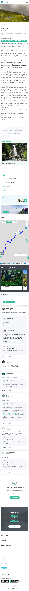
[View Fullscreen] (27, 221)
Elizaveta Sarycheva (10, 452)
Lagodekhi (3, 45)
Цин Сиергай (9, 395)
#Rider (3, 133)
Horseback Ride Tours (8, 33)
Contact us (3, 558)
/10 (25, 19)
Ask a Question (10, 301)
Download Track (21, 254)
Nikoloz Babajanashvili (11, 361)
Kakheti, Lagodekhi (9, 30)
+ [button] (27, 224)
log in (6, 356)
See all (25, 268)
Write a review (14, 497)
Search (14, 526)
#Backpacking (16, 133)
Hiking (25, 33)
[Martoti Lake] (0, 256)
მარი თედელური (10, 427)
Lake (2, 33)
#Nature (12, 127)
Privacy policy (3, 563)
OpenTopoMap (22, 263)
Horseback (3, 34)
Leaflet (1, 263)
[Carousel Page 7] (15, 20)
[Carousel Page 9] (16, 20)
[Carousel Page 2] (12, 20)
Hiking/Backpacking (18, 33)
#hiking (7, 127)
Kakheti (16, 43)
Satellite (14, 221)
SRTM (14, 263)
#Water (22, 127)
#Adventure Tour (5, 135)
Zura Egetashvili (9, 373)
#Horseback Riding (19, 130)
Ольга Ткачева (9, 308)
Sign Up (2, 561)
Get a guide (6, 197)
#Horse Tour (4, 130)
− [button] (27, 226)
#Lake (17, 127)
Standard (3, 221)
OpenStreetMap (10, 263)
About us (3, 555)
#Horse (11, 130)
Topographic (9, 221)
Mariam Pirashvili (11, 318)
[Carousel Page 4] (13, 20)
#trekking (9, 133)
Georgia (2, 553)
